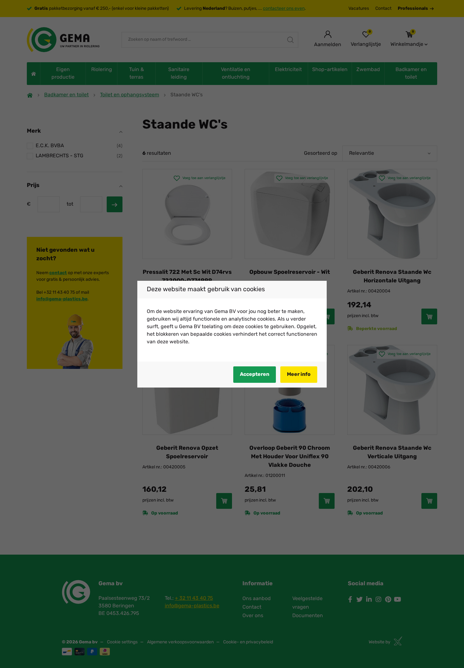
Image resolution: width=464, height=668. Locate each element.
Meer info (299, 374)
